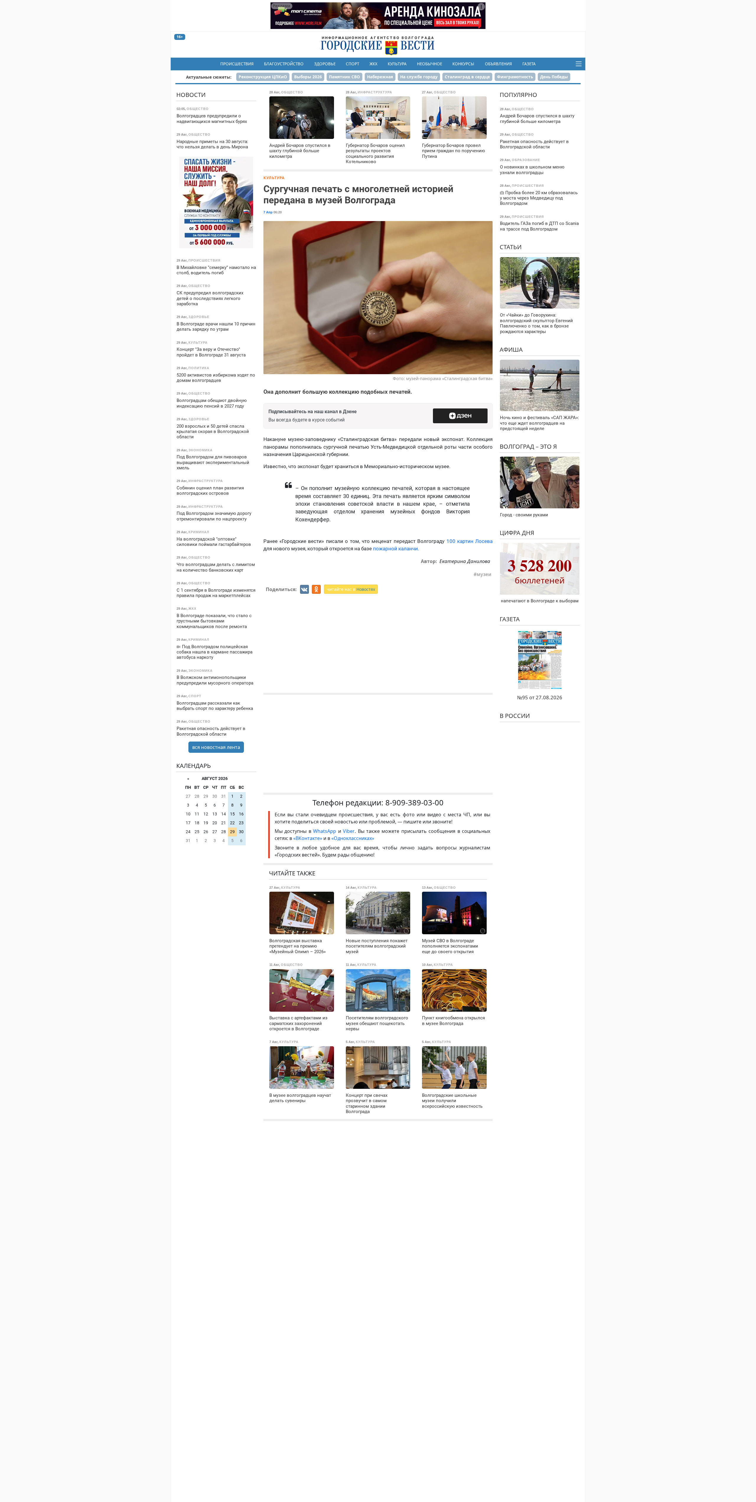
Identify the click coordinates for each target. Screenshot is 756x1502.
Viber (349, 831)
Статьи (511, 247)
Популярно (518, 95)
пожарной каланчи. (396, 549)
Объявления (498, 63)
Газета (529, 63)
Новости (191, 95)
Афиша (511, 349)
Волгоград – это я (528, 446)
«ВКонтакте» (307, 838)
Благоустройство (284, 63)
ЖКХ (373, 63)
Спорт (352, 63)
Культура (397, 63)
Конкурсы (463, 63)
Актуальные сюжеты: (209, 77)
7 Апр (268, 212)
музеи (484, 574)
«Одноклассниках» (352, 838)
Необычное (429, 63)
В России (515, 716)
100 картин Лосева (470, 541)
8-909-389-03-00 (414, 802)
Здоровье (324, 63)
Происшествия (237, 63)
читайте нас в (351, 589)
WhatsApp (325, 831)
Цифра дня (517, 533)
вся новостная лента (216, 747)
